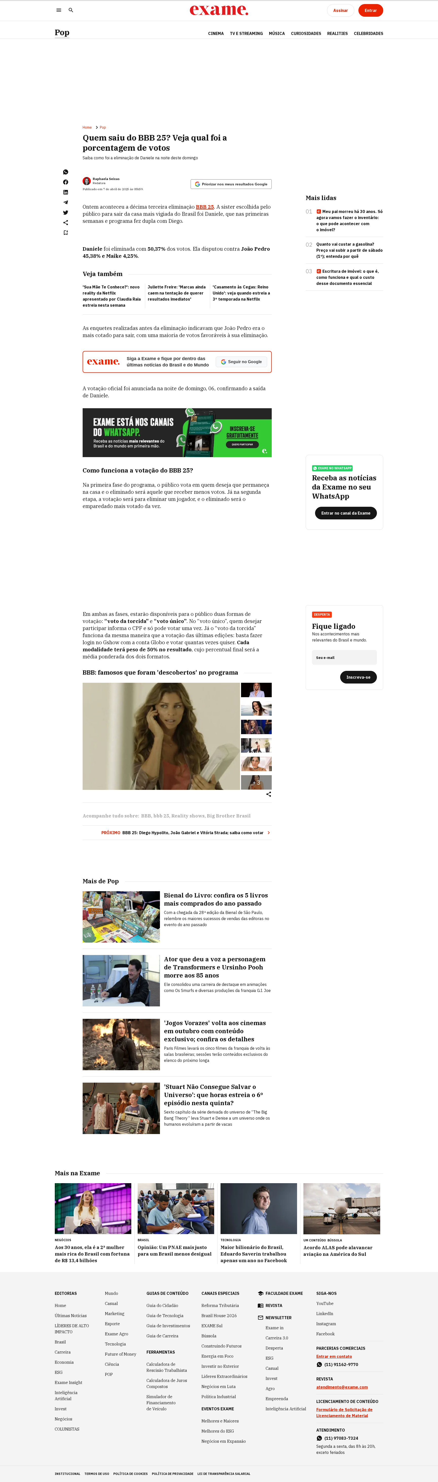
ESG (59, 1372)
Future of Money (120, 1354)
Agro (270, 1388)
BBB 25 (205, 206)
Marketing (114, 1313)
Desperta (274, 1348)
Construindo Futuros (222, 1346)
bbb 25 (161, 816)
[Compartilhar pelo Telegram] (66, 202)
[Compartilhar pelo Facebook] (66, 182)
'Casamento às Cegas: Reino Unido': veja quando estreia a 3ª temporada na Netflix (241, 293)
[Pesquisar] (71, 10)
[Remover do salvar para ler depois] (66, 233)
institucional (67, 1474)
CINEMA (216, 33)
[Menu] (59, 10)
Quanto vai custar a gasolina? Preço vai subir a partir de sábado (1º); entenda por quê (349, 250)
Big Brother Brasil (229, 816)
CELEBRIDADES (368, 33)
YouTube (325, 1303)
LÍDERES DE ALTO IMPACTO (72, 1328)
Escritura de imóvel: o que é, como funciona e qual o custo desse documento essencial (347, 277)
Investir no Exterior (220, 1366)
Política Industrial (219, 1396)
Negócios (63, 1418)
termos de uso (96, 1474)
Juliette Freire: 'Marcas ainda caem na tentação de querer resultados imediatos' (177, 293)
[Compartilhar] (269, 794)
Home (87, 127)
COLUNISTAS (67, 1429)
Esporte (112, 1323)
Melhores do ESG (218, 1431)
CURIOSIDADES (306, 33)
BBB (146, 816)
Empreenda (277, 1398)
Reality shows (188, 816)
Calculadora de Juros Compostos (167, 1383)
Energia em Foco (217, 1356)
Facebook (325, 1333)
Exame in (275, 1327)
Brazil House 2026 (219, 1315)
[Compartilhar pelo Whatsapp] (66, 172)
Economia (64, 1362)
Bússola (334, 1240)
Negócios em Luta (219, 1386)
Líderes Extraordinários (224, 1376)
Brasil (60, 1341)
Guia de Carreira (162, 1335)
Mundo (111, 1293)
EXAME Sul (212, 1325)
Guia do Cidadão (162, 1305)
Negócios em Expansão (224, 1441)
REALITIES (337, 33)
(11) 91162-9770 (341, 1364)
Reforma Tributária (220, 1305)
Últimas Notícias (71, 1315)
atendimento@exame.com (342, 1387)
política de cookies (130, 1474)
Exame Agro (116, 1333)
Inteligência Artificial (66, 1395)
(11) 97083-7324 (341, 1438)
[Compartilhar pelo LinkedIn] (66, 192)
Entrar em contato (334, 1356)
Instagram (326, 1323)
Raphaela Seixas (106, 179)
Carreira (63, 1352)
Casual (111, 1303)
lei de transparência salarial (223, 1474)
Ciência (112, 1364)
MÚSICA (277, 33)
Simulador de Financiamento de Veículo (161, 1402)
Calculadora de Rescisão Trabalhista (167, 1367)
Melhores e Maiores (220, 1420)
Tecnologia (115, 1344)
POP (109, 1374)
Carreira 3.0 (277, 1337)
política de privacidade (172, 1474)
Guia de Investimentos (168, 1325)
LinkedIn (324, 1313)
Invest (61, 1408)
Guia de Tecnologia (165, 1315)
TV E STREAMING (246, 33)
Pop (62, 32)
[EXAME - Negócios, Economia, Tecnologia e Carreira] (219, 10)
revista (274, 1305)
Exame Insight (68, 1382)
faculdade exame (284, 1293)
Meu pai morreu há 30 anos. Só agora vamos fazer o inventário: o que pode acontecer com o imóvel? (349, 220)
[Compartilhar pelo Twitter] (66, 212)
